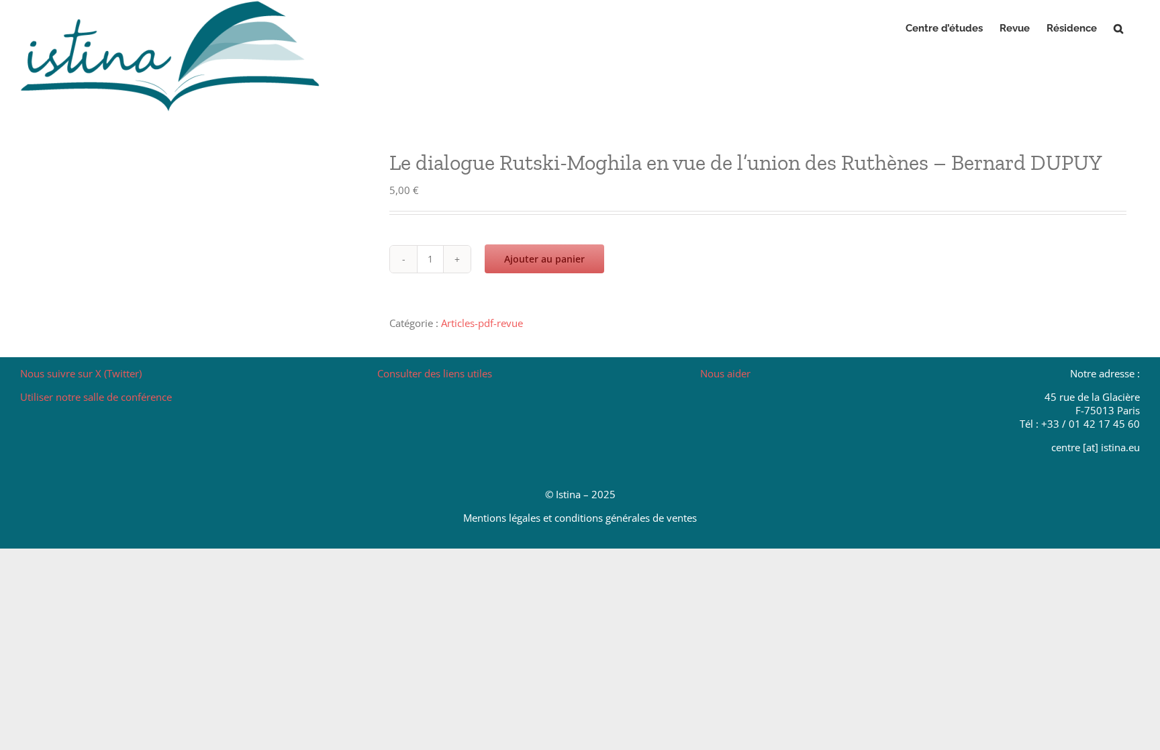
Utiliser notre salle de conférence (96, 397)
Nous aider (725, 373)
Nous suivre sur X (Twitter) (81, 373)
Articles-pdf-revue (482, 323)
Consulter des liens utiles (434, 373)
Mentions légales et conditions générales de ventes (580, 517)
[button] (1118, 28)
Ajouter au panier (544, 258)
